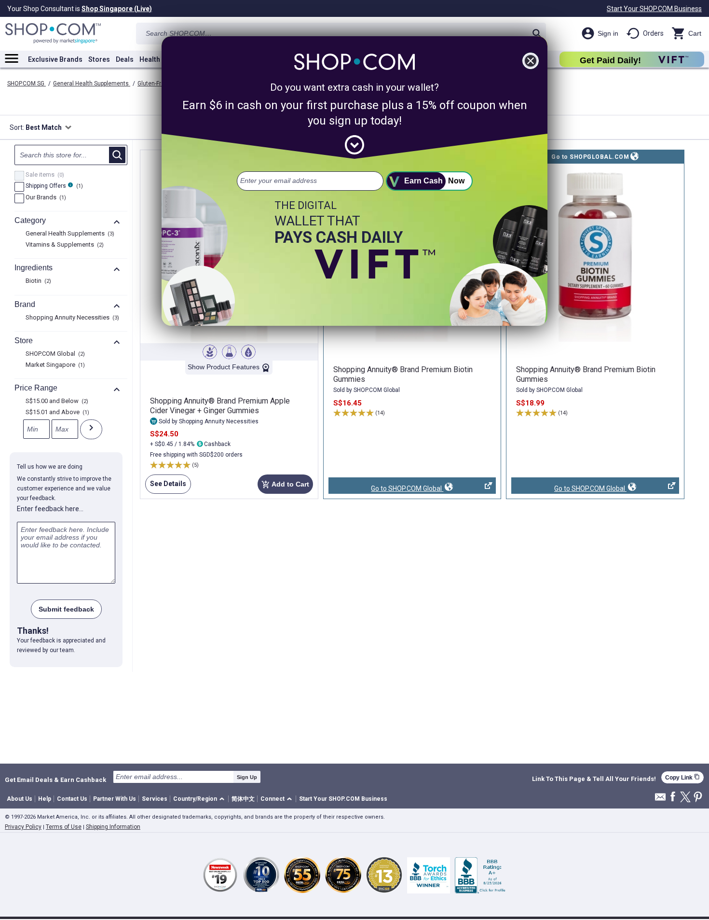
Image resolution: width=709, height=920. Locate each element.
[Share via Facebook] (673, 797)
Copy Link (682, 777)
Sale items (43, 175)
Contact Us (72, 798)
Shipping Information (113, 826)
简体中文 (243, 798)
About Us (19, 798)
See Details (165, 487)
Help (44, 798)
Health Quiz (157, 59)
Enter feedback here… (50, 508)
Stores (99, 59)
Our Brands (44, 198)
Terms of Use (64, 826)
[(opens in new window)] (595, 253)
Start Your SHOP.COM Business (654, 8)
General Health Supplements (91, 83)
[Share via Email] (660, 799)
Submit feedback (66, 609)
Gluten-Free (153, 83)
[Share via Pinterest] (698, 798)
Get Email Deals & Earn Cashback (55, 779)
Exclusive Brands (55, 59)
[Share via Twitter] (685, 798)
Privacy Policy (23, 826)
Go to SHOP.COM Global (386, 489)
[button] (200, 799)
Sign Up (247, 777)
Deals (125, 59)
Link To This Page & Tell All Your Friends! (594, 779)
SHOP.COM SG (26, 83)
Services (154, 798)
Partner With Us (114, 798)
